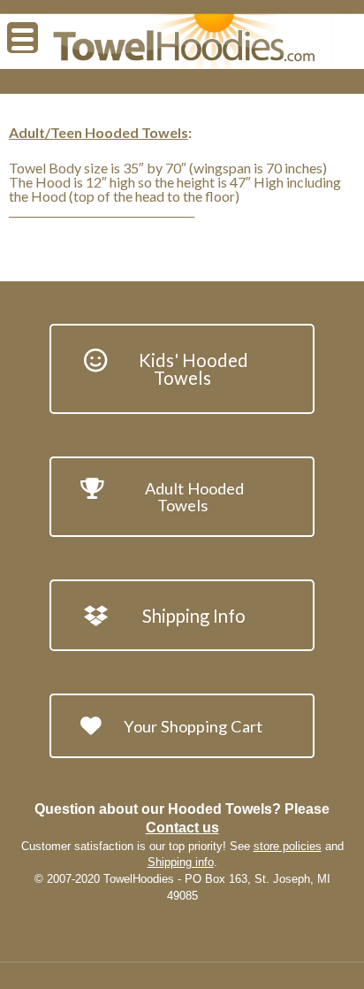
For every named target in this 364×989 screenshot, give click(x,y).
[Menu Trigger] (22, 37)
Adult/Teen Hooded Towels (98, 132)
